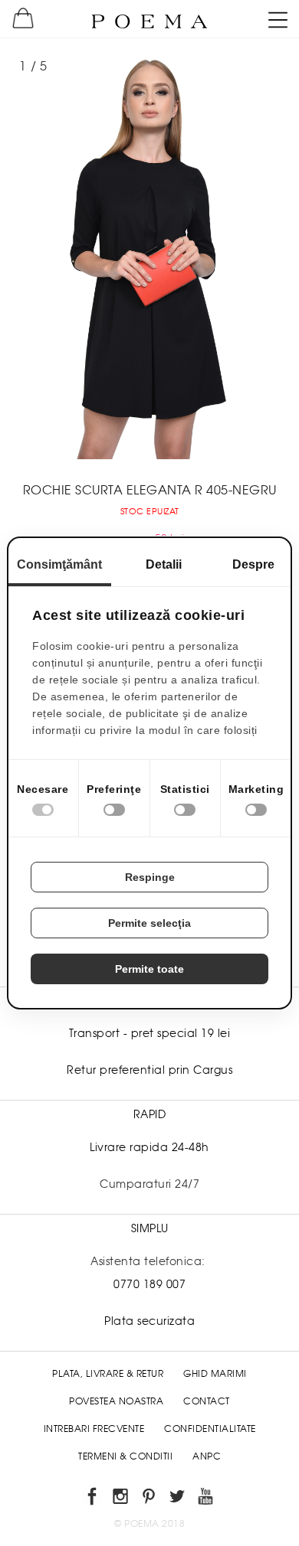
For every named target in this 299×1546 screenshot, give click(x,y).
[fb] (93, 1499)
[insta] (121, 1499)
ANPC (206, 1456)
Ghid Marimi (215, 1373)
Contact (206, 1401)
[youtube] (206, 1499)
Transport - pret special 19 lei (150, 1033)
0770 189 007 (149, 1284)
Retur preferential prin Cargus (149, 1070)
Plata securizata (149, 1321)
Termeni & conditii (125, 1456)
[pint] (150, 1499)
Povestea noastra (116, 1401)
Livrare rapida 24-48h (149, 1147)
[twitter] (178, 1499)
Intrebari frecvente (94, 1429)
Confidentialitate (210, 1429)
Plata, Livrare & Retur (107, 1373)
